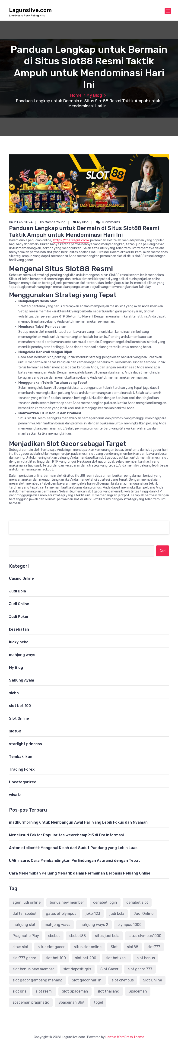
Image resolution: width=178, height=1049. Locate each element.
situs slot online (88, 947)
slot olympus (123, 980)
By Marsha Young (52, 222)
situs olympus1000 (145, 936)
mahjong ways (22, 655)
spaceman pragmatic (31, 1002)
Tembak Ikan (20, 756)
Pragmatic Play (26, 936)
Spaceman (138, 991)
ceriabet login (105, 902)
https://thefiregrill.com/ (71, 240)
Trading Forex (22, 769)
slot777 (153, 947)
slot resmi (44, 991)
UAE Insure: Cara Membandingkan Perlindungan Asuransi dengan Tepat (74, 860)
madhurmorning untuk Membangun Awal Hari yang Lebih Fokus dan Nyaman (78, 822)
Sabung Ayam (21, 680)
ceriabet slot (137, 902)
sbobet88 (77, 936)
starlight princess (25, 744)
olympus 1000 (130, 924)
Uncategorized (22, 782)
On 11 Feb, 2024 (20, 222)
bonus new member (67, 902)
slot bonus (146, 958)
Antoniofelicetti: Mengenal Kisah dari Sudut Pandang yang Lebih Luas (73, 848)
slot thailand (108, 991)
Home (76, 95)
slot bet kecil (116, 958)
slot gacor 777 (140, 969)
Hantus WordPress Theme (124, 1037)
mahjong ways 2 (93, 924)
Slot (114, 947)
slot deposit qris (77, 969)
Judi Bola (17, 591)
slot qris (19, 991)
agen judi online (27, 902)
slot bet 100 (20, 705)
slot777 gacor (24, 958)
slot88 (15, 731)
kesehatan (19, 629)
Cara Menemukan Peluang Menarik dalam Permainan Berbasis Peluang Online (79, 873)
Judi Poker (19, 616)
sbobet (54, 936)
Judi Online (19, 604)
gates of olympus (61, 913)
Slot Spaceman (75, 991)
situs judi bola (107, 936)
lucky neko (19, 642)
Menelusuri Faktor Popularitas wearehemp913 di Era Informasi (66, 835)
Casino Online (21, 578)
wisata (15, 795)
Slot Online (19, 718)
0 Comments (110, 222)
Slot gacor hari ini (87, 980)
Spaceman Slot (71, 1002)
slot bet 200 (85, 958)
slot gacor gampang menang (38, 980)
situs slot (21, 947)
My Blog (94, 95)
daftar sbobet (25, 913)
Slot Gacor (109, 969)
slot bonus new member (33, 969)
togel (98, 1002)
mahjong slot (24, 924)
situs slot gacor (51, 947)
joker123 (93, 913)
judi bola (116, 913)
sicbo (14, 693)
